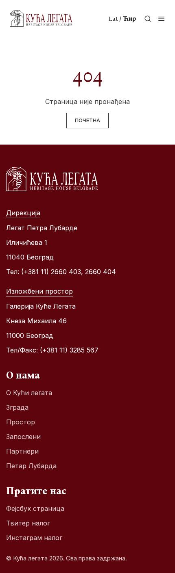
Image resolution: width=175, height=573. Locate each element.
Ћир (129, 18)
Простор (20, 422)
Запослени (23, 436)
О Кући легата (29, 393)
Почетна (87, 120)
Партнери (22, 451)
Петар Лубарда (31, 466)
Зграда (17, 407)
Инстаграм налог (34, 538)
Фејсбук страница (35, 508)
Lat (113, 18)
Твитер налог (28, 523)
